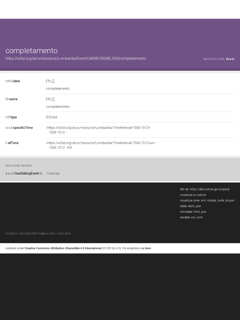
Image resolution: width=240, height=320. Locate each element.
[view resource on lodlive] (232, 30)
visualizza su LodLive (193, 195)
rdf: (11, 117)
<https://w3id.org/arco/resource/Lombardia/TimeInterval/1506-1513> (98, 130)
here (148, 248)
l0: (12, 99)
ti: (12, 143)
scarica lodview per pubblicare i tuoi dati (38, 233)
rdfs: (13, 81)
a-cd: (19, 128)
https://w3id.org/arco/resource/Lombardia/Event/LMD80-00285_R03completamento (76, 58)
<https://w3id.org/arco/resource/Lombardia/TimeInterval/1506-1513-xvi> (100, 145)
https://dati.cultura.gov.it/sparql (209, 189)
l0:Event (51, 117)
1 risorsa (52, 173)
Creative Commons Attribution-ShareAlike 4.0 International (63, 248)
